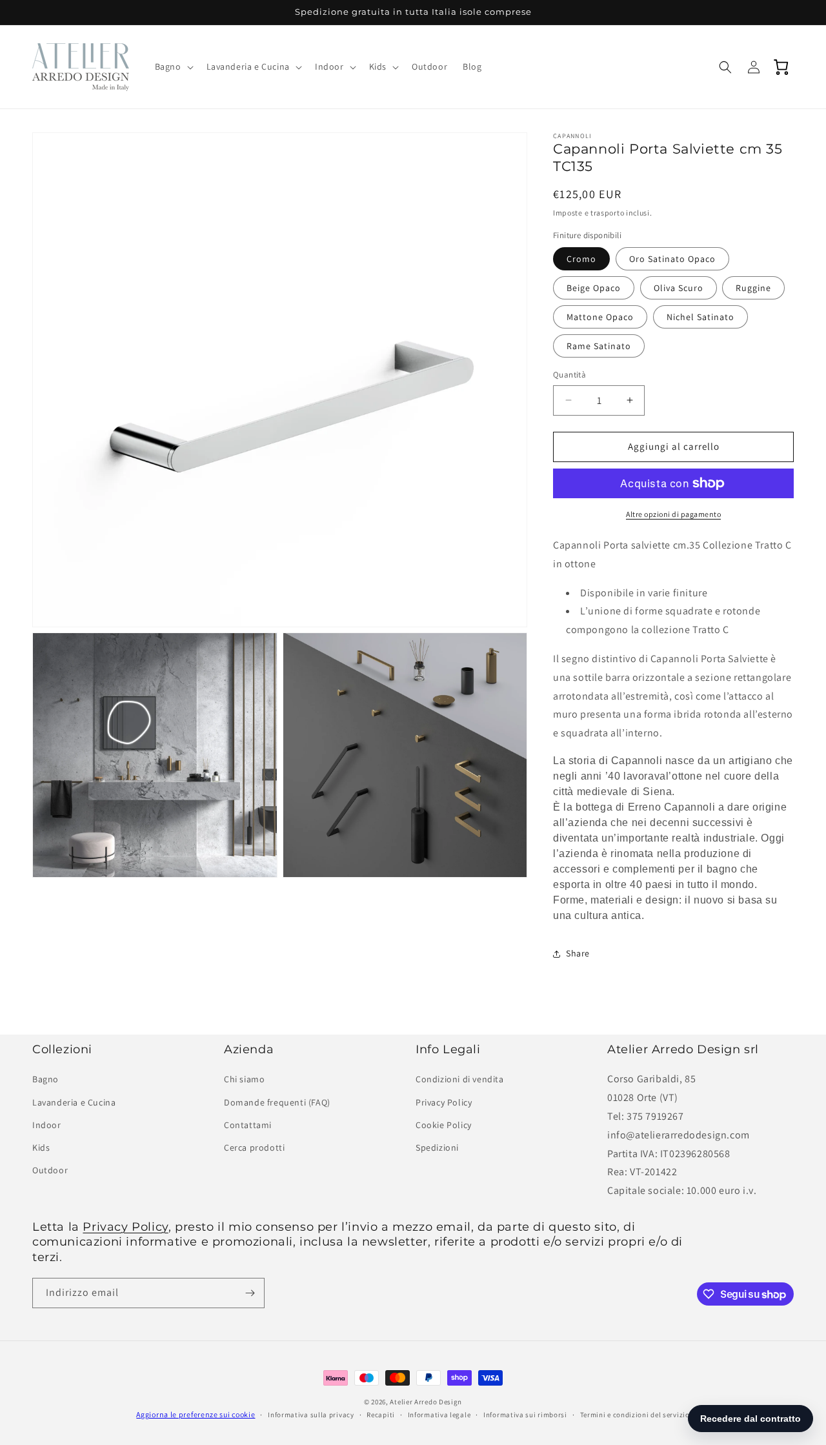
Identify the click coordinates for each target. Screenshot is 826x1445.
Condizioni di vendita (460, 1079)
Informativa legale (439, 1414)
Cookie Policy (444, 1125)
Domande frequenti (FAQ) (277, 1102)
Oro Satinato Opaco (672, 259)
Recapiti (381, 1414)
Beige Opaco (594, 288)
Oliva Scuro (678, 288)
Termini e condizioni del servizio (635, 1414)
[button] (173, 66)
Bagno (45, 1079)
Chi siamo (244, 1079)
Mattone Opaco (600, 317)
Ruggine (753, 288)
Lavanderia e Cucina (74, 1102)
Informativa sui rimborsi (525, 1414)
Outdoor (50, 1170)
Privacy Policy (444, 1102)
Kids (41, 1147)
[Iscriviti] (250, 1293)
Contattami (248, 1125)
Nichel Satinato (700, 317)
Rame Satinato (599, 346)
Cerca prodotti (254, 1147)
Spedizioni (437, 1147)
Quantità (569, 374)
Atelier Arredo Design (426, 1401)
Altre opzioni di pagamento (673, 514)
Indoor (46, 1125)
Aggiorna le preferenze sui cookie (195, 1415)
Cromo (581, 259)
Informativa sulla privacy (311, 1414)
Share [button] (578, 953)
